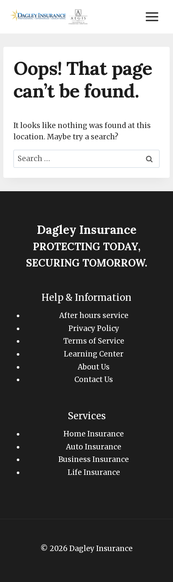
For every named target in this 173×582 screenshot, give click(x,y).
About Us (94, 367)
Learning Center (93, 354)
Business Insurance (93, 459)
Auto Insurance (93, 446)
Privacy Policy (93, 328)
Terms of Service (93, 341)
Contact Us (93, 379)
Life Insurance (94, 472)
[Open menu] (152, 16)
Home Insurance (93, 433)
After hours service (93, 315)
